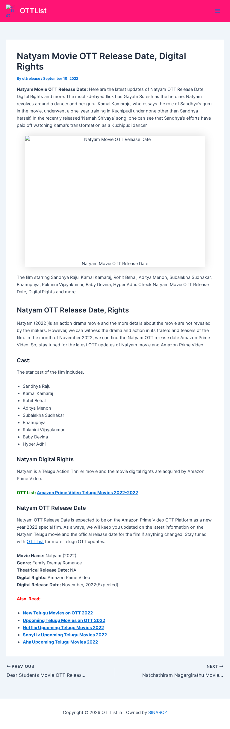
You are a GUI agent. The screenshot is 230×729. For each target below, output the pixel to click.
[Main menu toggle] (217, 11)
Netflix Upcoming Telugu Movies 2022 (63, 627)
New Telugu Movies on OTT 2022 (58, 613)
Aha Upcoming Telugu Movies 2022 (60, 642)
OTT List (35, 541)
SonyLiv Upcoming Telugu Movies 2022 (65, 635)
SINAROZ (157, 712)
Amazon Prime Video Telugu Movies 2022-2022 (87, 492)
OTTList (33, 10)
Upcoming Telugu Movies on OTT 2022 (64, 620)
